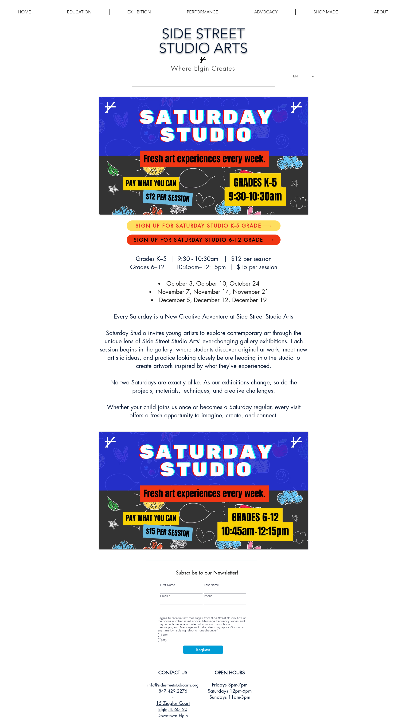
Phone (208, 596)
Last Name (211, 584)
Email (164, 596)
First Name (167, 584)
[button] (79, 12)
